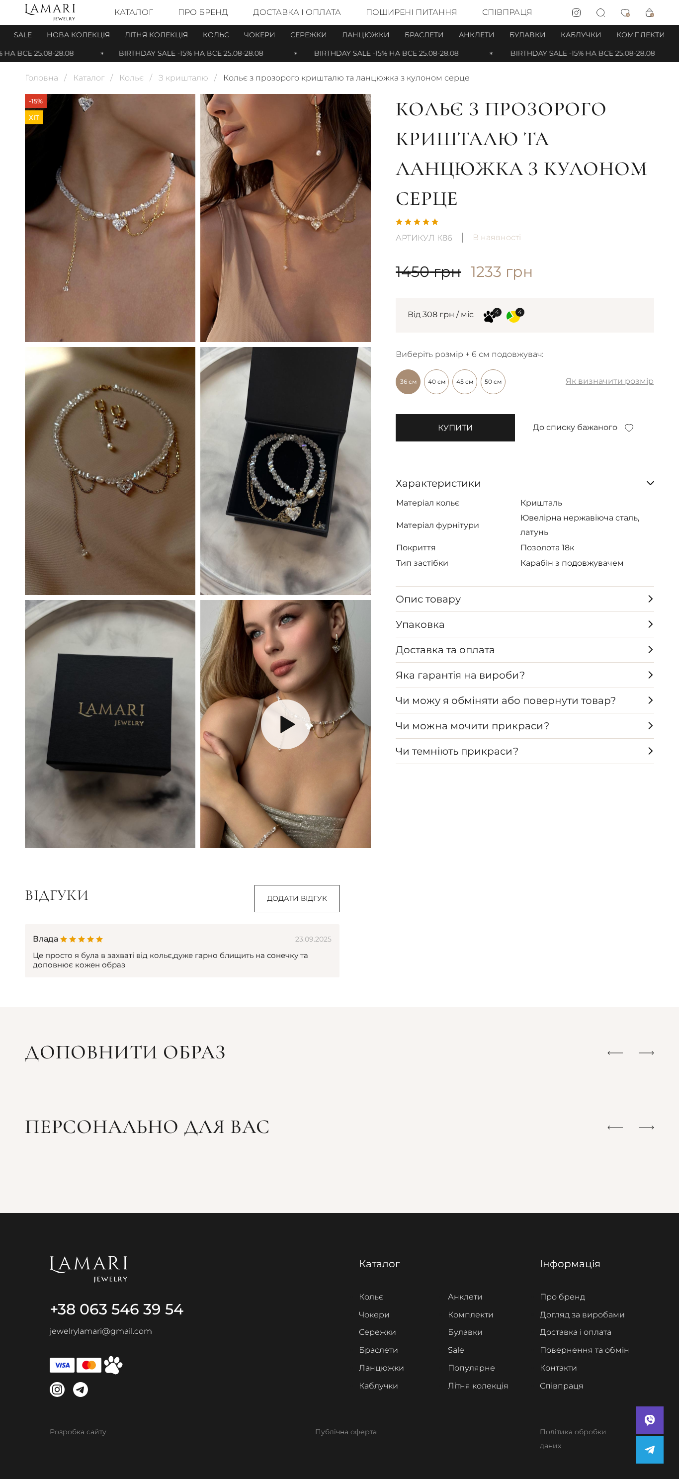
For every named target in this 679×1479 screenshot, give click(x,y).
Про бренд (203, 12)
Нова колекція (78, 34)
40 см (436, 381)
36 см (408, 381)
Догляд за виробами (582, 1314)
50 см (493, 381)
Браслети (424, 34)
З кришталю (183, 78)
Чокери (259, 34)
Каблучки (581, 34)
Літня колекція (156, 34)
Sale (23, 34)
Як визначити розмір (610, 381)
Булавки (527, 34)
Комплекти (640, 34)
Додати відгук (297, 898)
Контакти (558, 1368)
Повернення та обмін (584, 1350)
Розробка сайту (78, 1431)
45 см (464, 381)
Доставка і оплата (297, 12)
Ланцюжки (366, 34)
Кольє (216, 34)
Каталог (133, 12)
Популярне (471, 1368)
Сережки (308, 34)
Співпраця (507, 12)
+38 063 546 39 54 (116, 1309)
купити (455, 428)
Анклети (477, 34)
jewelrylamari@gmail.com (101, 1331)
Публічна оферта (346, 1431)
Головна (41, 78)
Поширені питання (411, 12)
